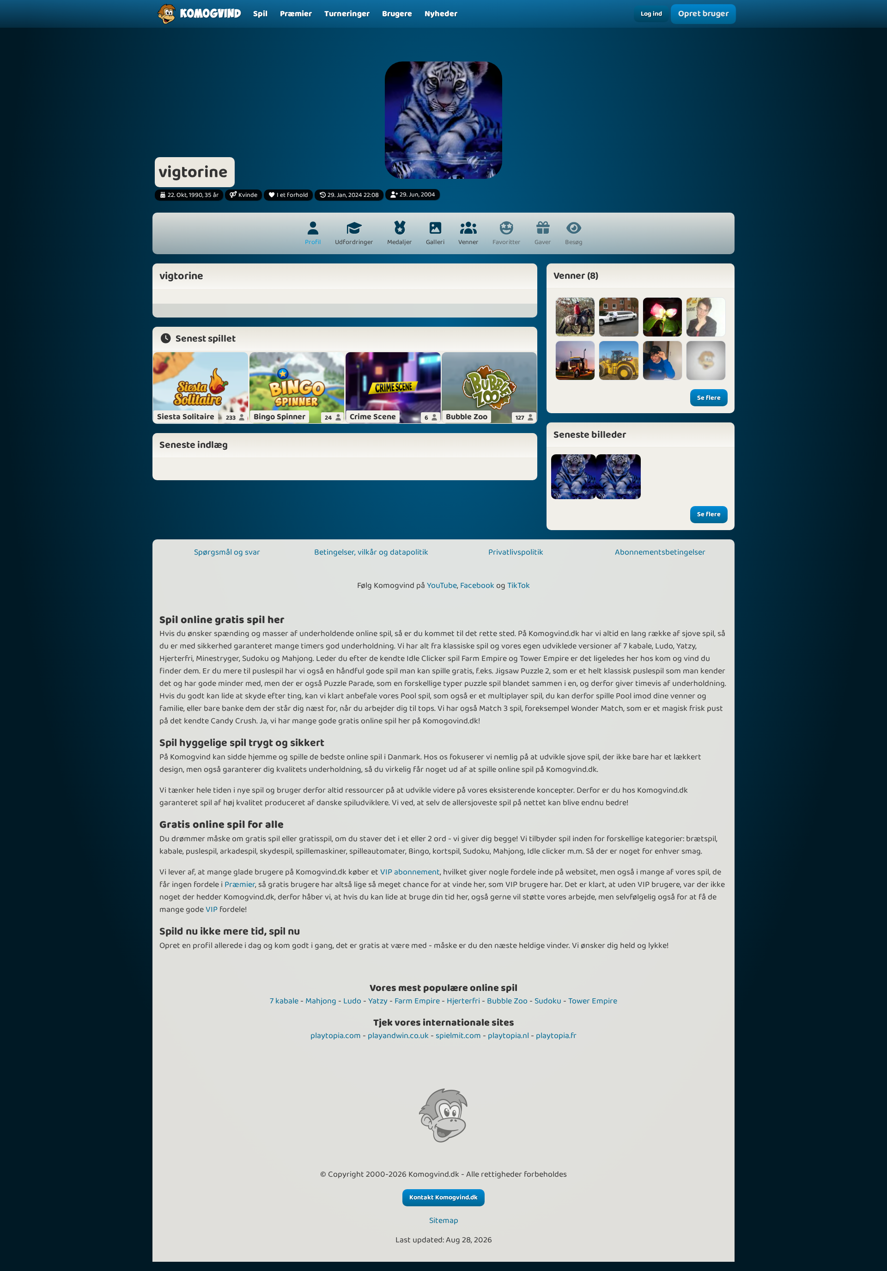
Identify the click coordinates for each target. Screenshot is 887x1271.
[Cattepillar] (618, 360)
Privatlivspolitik (515, 552)
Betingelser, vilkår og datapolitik (371, 552)
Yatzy (378, 1001)
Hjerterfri (463, 1001)
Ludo (352, 1001)
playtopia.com (335, 1035)
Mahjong (320, 1001)
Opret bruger (703, 13)
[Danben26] (706, 317)
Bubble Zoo (507, 1001)
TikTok (518, 585)
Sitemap (443, 1221)
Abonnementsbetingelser (660, 552)
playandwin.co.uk (398, 1035)
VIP (212, 909)
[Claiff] (706, 360)
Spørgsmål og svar (227, 552)
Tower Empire (592, 1001)
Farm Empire (417, 1001)
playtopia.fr (556, 1035)
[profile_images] (573, 476)
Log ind (651, 13)
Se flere (709, 397)
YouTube (442, 585)
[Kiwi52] (618, 317)
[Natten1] (662, 317)
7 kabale (284, 1001)
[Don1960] (575, 360)
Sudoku (548, 1001)
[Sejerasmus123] (662, 360)
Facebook (477, 585)
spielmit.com (458, 1035)
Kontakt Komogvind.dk (443, 1197)
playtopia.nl (508, 1035)
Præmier (240, 884)
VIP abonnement (410, 872)
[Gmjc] (575, 317)
